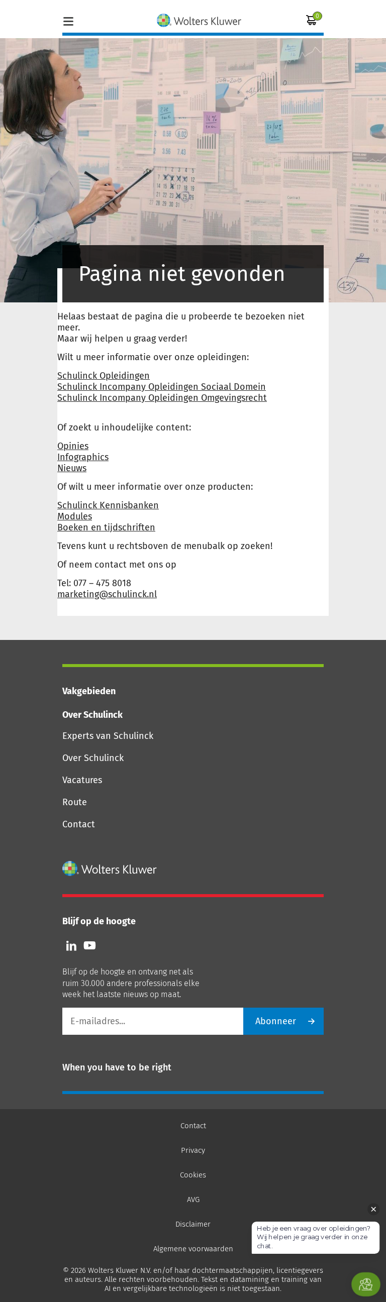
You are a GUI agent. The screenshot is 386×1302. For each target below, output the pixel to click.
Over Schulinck (93, 758)
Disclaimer (193, 1224)
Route (74, 802)
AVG (193, 1199)
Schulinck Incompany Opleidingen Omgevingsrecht (162, 397)
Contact (78, 824)
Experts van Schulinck (107, 735)
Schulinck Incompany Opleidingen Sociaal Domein (161, 386)
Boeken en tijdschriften (106, 527)
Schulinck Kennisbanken (108, 505)
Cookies (193, 1174)
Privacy (193, 1150)
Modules (74, 516)
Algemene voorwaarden (193, 1248)
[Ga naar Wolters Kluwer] (109, 868)
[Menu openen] (68, 20)
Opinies (72, 446)
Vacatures (82, 780)
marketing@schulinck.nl (107, 594)
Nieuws (71, 468)
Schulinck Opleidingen (103, 375)
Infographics (83, 457)
